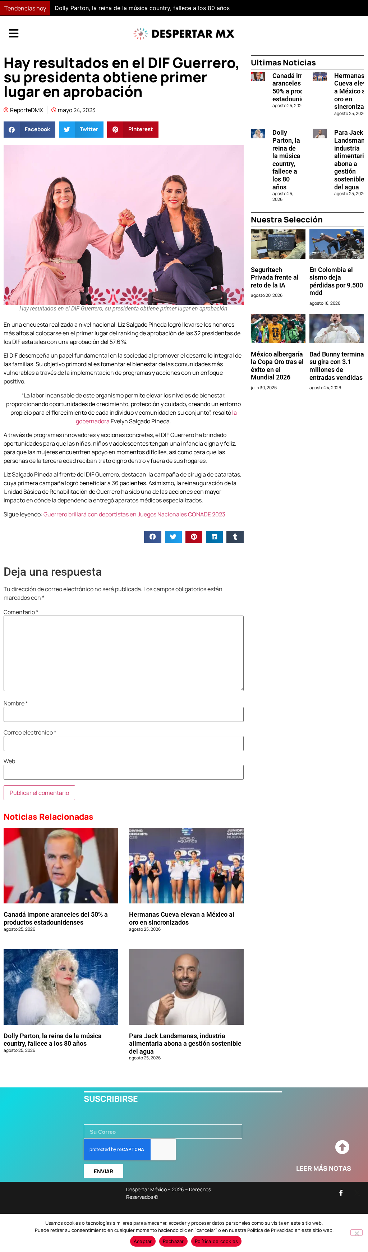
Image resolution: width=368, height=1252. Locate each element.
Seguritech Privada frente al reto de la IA (275, 277)
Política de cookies (216, 1241)
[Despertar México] (184, 34)
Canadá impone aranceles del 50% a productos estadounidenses (56, 918)
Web (9, 761)
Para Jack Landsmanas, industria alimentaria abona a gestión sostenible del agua (185, 1043)
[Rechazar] (356, 1232)
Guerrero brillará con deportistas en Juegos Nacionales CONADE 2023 (134, 514)
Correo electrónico (30, 732)
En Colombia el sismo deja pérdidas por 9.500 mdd (336, 281)
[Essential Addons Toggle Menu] (14, 34)
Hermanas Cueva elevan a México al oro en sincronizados (181, 918)
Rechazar (173, 1241)
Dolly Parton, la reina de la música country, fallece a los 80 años (142, 7)
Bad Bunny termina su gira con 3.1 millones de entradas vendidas (336, 365)
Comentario (21, 612)
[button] (269, 8)
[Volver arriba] (342, 1147)
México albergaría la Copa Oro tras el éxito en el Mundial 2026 (277, 365)
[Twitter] (357, 1192)
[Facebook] (341, 1192)
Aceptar (143, 1241)
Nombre (16, 703)
